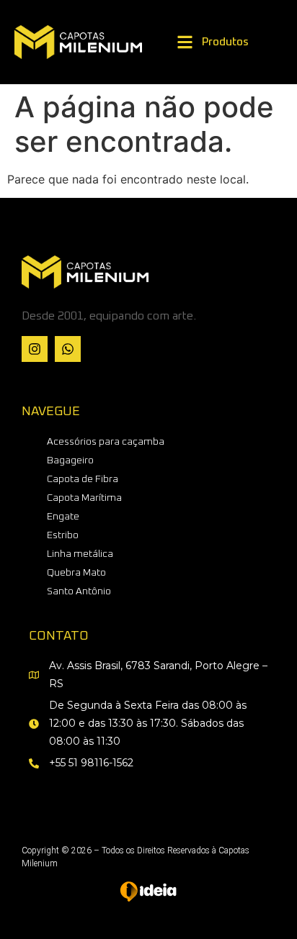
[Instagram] (35, 349)
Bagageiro (70, 460)
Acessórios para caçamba (105, 442)
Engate (63, 517)
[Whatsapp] (68, 349)
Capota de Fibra (82, 479)
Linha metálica (80, 554)
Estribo (63, 535)
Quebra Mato (76, 573)
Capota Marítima (84, 498)
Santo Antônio (79, 591)
